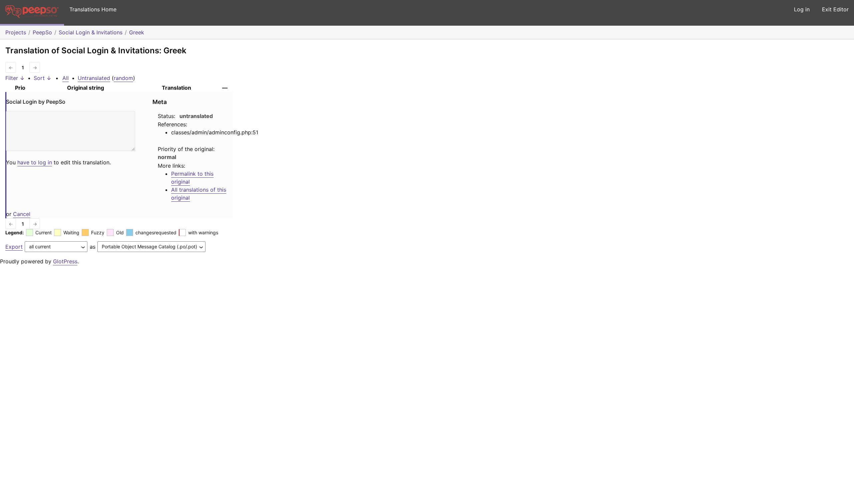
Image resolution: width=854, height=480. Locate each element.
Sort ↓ (42, 78)
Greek (136, 32)
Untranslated (94, 78)
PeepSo (42, 32)
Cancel (21, 214)
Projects (15, 32)
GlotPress (65, 261)
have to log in (34, 162)
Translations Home (92, 9)
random (123, 78)
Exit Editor (835, 9)
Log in (802, 9)
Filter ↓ (15, 78)
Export (14, 246)
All (65, 78)
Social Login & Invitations (90, 32)
